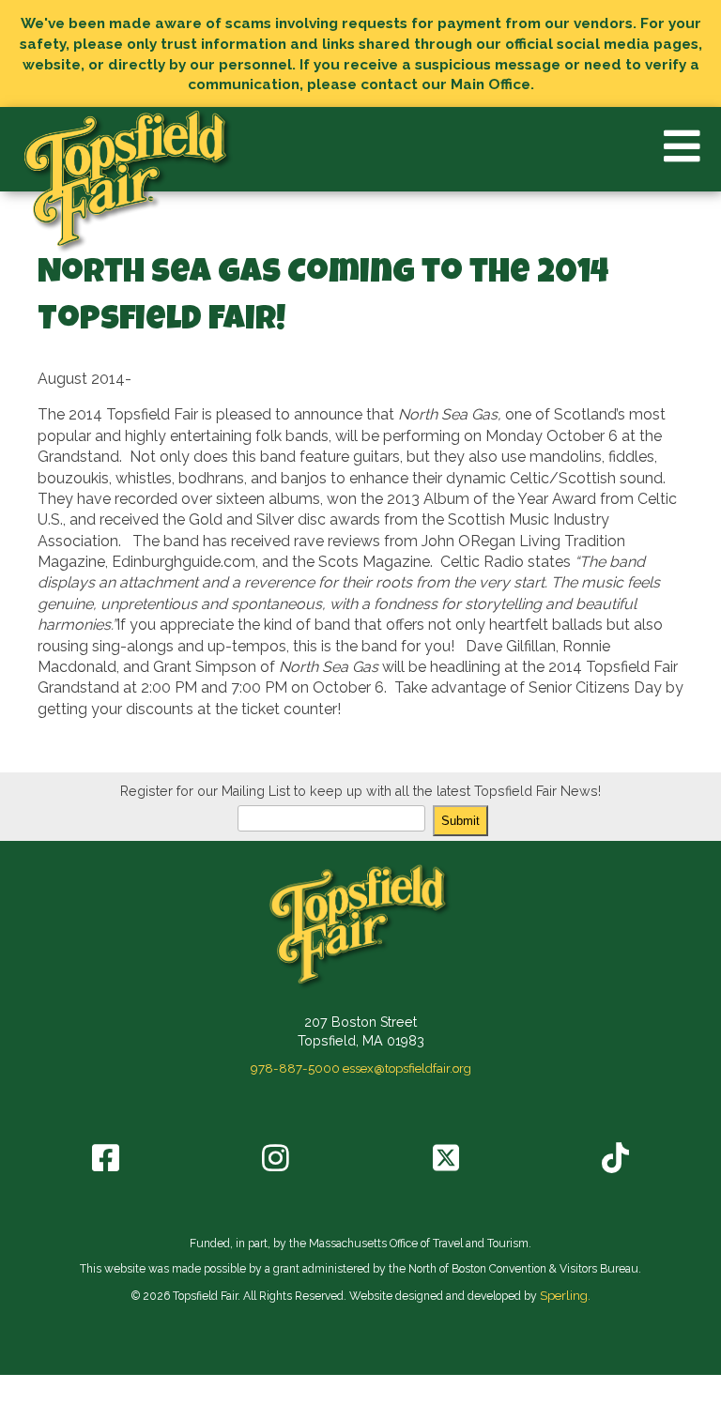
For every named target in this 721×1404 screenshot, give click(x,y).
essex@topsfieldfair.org (407, 1068)
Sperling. (565, 1295)
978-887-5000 (295, 1068)
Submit (460, 821)
